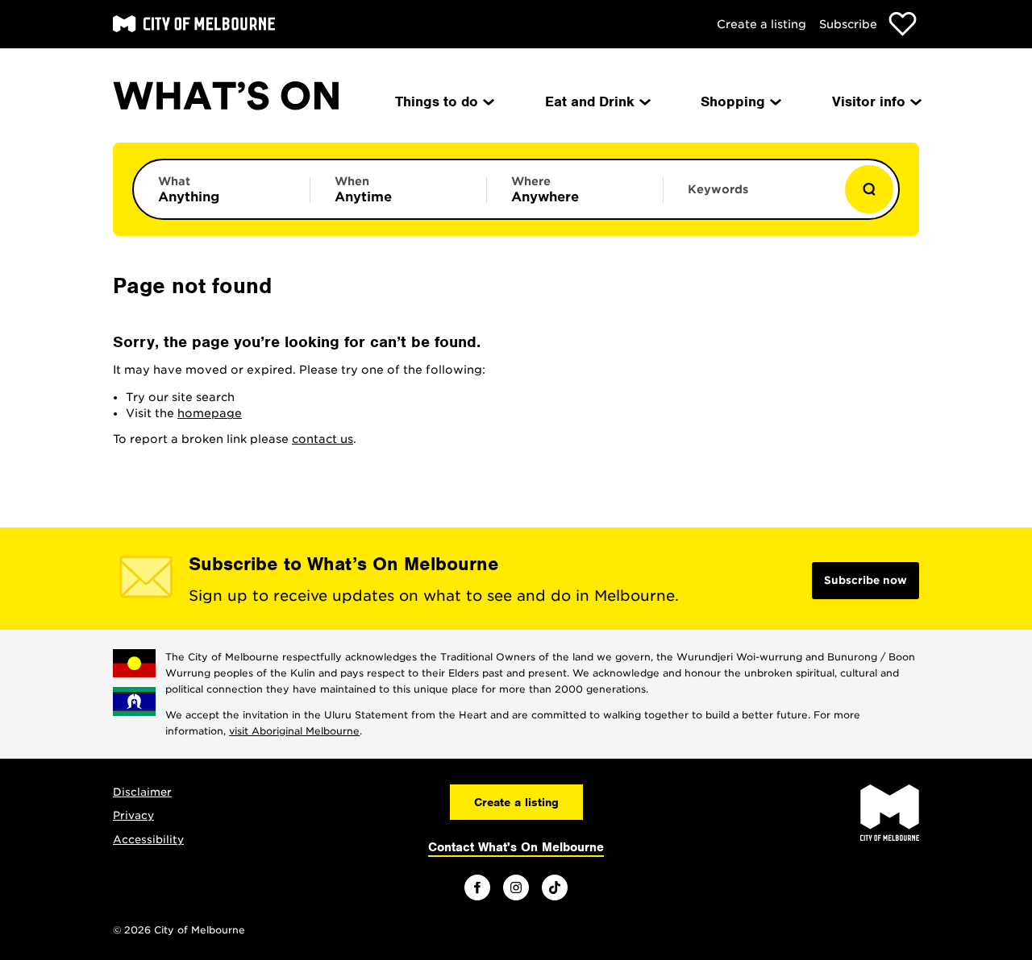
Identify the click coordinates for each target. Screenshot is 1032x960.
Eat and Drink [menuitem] (590, 101)
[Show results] (869, 189)
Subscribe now (865, 580)
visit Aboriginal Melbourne (294, 731)
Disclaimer (142, 792)
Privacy (133, 815)
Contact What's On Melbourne (516, 847)
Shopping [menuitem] (733, 101)
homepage (209, 413)
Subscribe (848, 24)
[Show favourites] (902, 24)
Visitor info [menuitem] (868, 101)
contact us (322, 438)
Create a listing (761, 24)
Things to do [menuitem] (436, 101)
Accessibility (148, 840)
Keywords (718, 189)
